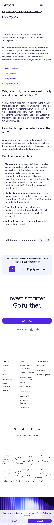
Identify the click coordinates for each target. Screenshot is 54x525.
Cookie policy (25, 396)
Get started (27, 321)
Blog (4, 370)
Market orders (11, 68)
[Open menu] (50, 5)
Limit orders (10, 73)
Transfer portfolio (6, 385)
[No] (47, 240)
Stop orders (10, 78)
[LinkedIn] (31, 429)
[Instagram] (39, 429)
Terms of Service (27, 373)
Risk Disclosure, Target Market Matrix (26, 379)
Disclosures (25, 407)
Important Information (25, 367)
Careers (40, 366)
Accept (40, 521)
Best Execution (26, 387)
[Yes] (40, 240)
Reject (14, 521)
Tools (4, 375)
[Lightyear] (8, 5)
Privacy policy (25, 391)
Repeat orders (11, 83)
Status (5, 391)
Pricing (5, 366)
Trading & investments (28, 11)
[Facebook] (14, 429)
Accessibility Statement (25, 401)
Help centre (8, 11)
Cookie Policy (42, 513)
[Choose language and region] (41, 5)
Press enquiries (43, 375)
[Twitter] (22, 429)
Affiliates (41, 370)
